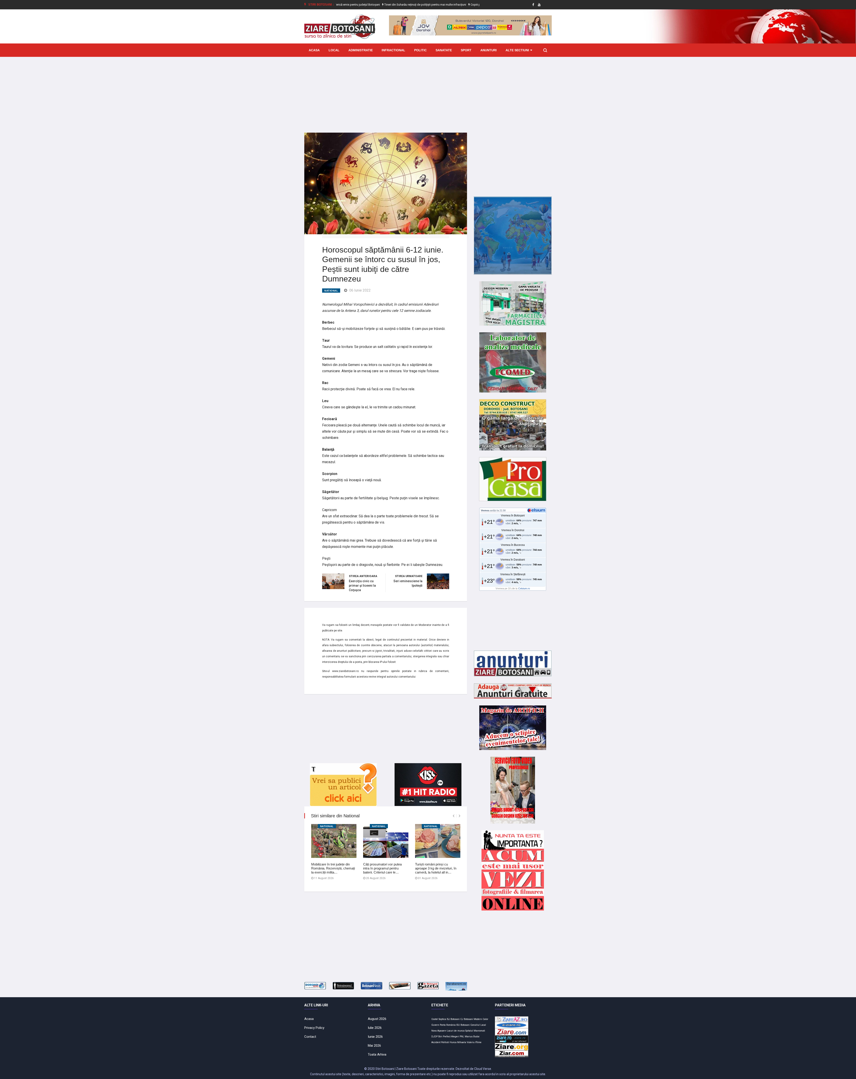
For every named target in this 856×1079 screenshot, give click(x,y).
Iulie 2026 (375, 1028)
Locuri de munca (456, 1030)
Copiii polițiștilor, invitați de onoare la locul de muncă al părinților (469, 4)
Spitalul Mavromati (475, 1030)
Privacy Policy (314, 1028)
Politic (420, 50)
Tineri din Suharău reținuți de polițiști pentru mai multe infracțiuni (383, 4)
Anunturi (488, 50)
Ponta (443, 1025)
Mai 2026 (374, 1046)
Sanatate (444, 50)
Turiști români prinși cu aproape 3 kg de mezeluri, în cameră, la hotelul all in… (435, 868)
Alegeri (455, 1036)
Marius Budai (472, 1036)
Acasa (314, 50)
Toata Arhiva (377, 1054)
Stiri (440, 1036)
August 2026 (377, 1019)
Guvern (435, 1025)
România (451, 1025)
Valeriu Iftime (474, 1042)
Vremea (485, 510)
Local (334, 50)
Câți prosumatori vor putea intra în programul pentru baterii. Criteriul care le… (382, 868)
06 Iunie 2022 (360, 290)
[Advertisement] (428, 91)
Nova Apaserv (438, 1030)
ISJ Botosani (453, 1019)
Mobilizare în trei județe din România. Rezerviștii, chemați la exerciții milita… (333, 868)
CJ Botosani (466, 1019)
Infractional (393, 50)
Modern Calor (481, 1019)
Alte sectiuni (517, 50)
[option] (384, 5)
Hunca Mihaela (458, 1042)
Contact (310, 1037)
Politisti (445, 1042)
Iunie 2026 (375, 1037)
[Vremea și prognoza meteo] (537, 510)
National (331, 290)
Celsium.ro (524, 588)
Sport (466, 50)
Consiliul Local (478, 1025)
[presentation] (453, 816)
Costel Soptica (438, 1019)
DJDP (434, 1036)
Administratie (360, 50)
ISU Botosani (463, 1025)
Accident (435, 1042)
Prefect (447, 1036)
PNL (462, 1036)
